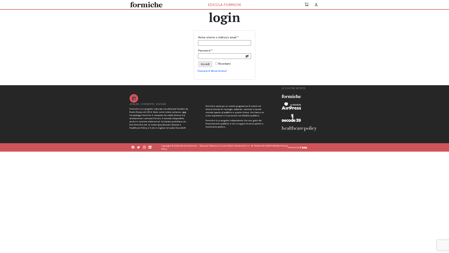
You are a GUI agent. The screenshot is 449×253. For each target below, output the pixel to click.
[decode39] (301, 118)
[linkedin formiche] (150, 147)
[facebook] (144, 147)
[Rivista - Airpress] (301, 106)
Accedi (205, 64)
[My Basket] (307, 4)
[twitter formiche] (138, 147)
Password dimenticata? (212, 71)
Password (211, 50)
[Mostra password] (247, 56)
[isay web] (303, 147)
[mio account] (316, 4)
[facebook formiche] (133, 147)
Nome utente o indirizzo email (224, 37)
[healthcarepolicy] (301, 128)
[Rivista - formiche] (301, 96)
